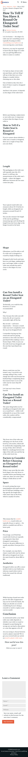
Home (4, 6)
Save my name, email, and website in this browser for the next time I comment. (14, 715)
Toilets (14, 6)
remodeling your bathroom (12, 43)
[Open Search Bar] (18, 2)
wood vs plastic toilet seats (13, 638)
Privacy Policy (14, 754)
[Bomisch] (5, 2)
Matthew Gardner (11, 30)
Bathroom (9, 6)
